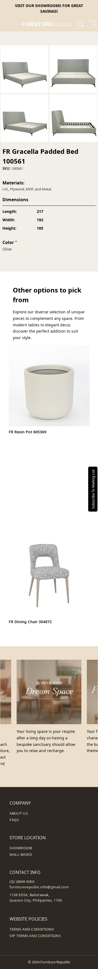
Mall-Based (21, 854)
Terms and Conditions (32, 929)
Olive (7, 249)
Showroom (21, 848)
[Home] (49, 24)
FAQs (14, 819)
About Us (19, 813)
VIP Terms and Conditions (35, 935)
